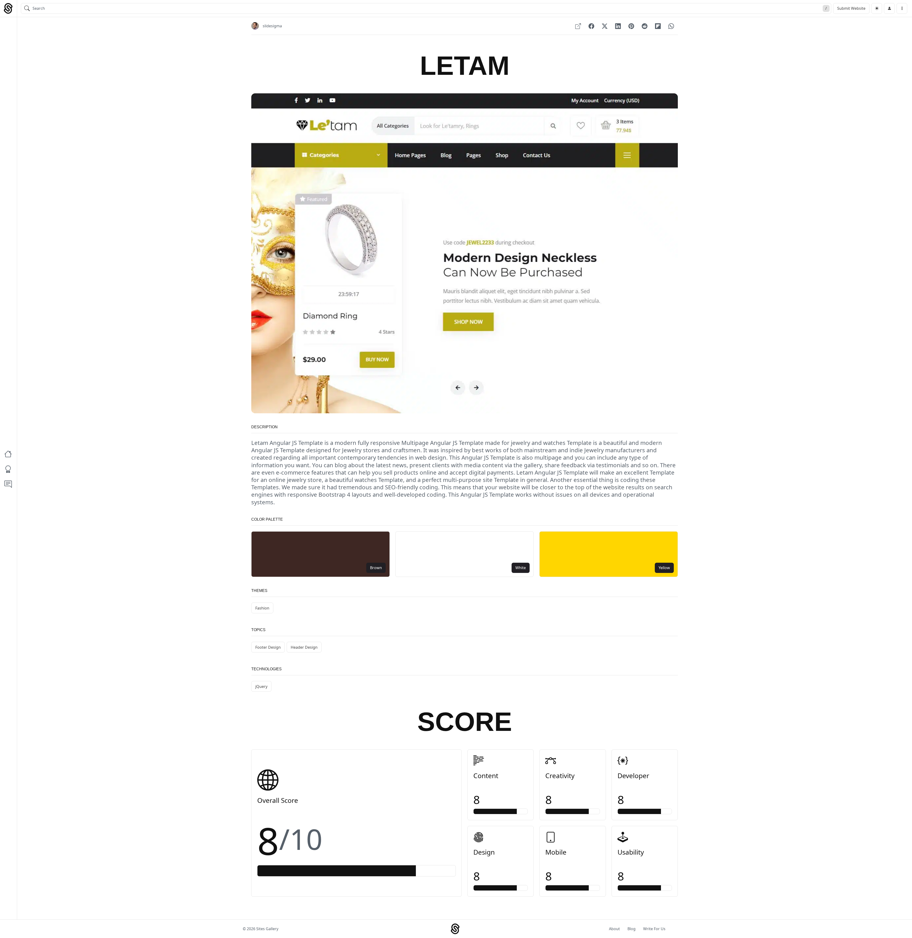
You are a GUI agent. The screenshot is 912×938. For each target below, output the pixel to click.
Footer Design (268, 647)
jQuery (261, 686)
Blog (631, 928)
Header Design (304, 647)
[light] (876, 8)
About (614, 928)
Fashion (262, 608)
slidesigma (272, 26)
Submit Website (851, 8)
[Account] (889, 8)
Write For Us (654, 928)
